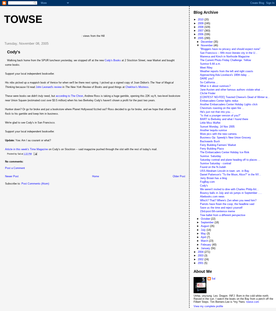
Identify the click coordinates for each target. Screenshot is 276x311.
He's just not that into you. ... (217, 111)
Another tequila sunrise (213, 130)
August (205, 226)
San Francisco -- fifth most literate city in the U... (228, 52)
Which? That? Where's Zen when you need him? (228, 200)
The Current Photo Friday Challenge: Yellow (225, 60)
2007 (201, 30)
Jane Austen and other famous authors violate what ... (231, 89)
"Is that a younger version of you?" (220, 115)
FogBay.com (207, 181)
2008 (201, 26)
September (207, 222)
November (207, 45)
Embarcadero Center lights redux (219, 100)
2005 (201, 38)
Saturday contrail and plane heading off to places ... (230, 159)
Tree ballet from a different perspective (222, 215)
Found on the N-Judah (213, 167)
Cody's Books (113, 60)
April (204, 237)
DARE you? (207, 78)
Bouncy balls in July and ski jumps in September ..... (231, 192)
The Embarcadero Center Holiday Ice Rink (224, 152)
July (203, 229)
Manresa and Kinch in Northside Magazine (225, 56)
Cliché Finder (207, 93)
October (206, 218)
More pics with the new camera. (218, 133)
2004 (201, 251)
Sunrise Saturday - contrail (215, 163)
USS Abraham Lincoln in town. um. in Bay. (225, 170)
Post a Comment (15, 168)
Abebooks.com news (212, 196)
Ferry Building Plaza (212, 148)
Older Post (179, 176)
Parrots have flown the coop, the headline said (227, 204)
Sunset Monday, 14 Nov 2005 (217, 126)
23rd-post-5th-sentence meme (217, 211)
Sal (213, 278)
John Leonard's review (49, 87)
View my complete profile (208, 306)
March (205, 240)
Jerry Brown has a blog (213, 178)
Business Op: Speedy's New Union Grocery (225, 137)
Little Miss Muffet (210, 122)
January (206, 248)
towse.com (252, 301)
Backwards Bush (210, 141)
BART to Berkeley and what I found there (224, 119)
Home (95, 176)
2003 (201, 255)
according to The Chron (69, 95)
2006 (201, 34)
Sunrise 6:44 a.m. (210, 63)
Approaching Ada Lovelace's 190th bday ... (225, 74)
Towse (23, 19)
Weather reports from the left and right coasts (226, 71)
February (206, 244)
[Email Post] (34, 154)
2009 (201, 23)
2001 (201, 263)
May (204, 233)
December (207, 41)
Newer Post (12, 176)
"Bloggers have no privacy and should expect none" (230, 49)
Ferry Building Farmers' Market (218, 145)
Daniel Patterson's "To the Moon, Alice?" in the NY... (230, 174)
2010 (201, 19)
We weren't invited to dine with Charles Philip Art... (229, 189)
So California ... (209, 82)
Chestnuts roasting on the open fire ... (222, 108)
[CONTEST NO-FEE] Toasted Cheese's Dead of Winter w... (235, 97)
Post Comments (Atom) (35, 183)
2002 (201, 259)
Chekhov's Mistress (137, 87)
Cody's (13, 52)
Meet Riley (206, 67)
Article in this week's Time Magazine (26, 149)
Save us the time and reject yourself (221, 207)
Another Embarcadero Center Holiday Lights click (229, 104)
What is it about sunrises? (215, 86)
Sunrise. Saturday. (211, 156)
